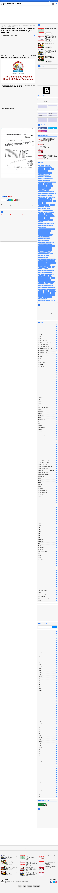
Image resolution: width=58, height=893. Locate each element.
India (45, 202)
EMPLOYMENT (42, 189)
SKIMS (53, 287)
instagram (43, 131)
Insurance (52, 204)
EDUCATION (48, 187)
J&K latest (41, 212)
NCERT (51, 272)
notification (6, 25)
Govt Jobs (27, 3)
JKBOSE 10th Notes (43, 227)
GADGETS (54, 193)
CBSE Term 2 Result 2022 (44, 170)
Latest (50, 266)
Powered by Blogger (42, 95)
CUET (50, 184)
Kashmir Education (51, 261)
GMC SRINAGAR (42, 197)
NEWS (53, 274)
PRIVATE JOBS (42, 281)
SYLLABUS (41, 293)
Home (23, 3)
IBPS (51, 201)
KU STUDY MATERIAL (43, 266)
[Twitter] (10, 200)
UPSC (40, 296)
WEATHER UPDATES (43, 298)
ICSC (55, 201)
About (24, 886)
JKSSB (31, 3)
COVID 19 (41, 184)
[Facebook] (8, 200)
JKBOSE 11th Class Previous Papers (45, 231)
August (48, 631)
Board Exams (42, 169)
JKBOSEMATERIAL (42, 251)
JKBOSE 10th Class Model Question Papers (46, 223)
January (48, 644)
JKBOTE (49, 251)
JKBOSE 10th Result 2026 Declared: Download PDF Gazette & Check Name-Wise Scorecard (49, 150)
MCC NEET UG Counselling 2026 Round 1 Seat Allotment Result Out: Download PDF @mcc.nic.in (50, 50)
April (48, 639)
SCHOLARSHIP (48, 3)
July (48, 633)
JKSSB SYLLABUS (52, 259)
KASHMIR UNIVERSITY (48, 504)
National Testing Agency (43, 272)
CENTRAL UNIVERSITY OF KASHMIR (45, 176)
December (48, 646)
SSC (55, 289)
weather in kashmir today (48, 296)
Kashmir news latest (48, 502)
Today (53, 293)
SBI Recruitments (42, 285)
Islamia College (42, 208)
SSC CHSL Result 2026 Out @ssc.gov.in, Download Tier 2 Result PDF (11, 872)
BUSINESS (48, 169)
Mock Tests (46, 268)
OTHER (53, 278)
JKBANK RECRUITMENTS (43, 219)
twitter (53, 128)
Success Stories (52, 291)
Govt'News (41, 201)
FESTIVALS (48, 193)
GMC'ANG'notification (50, 197)
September (48, 652)
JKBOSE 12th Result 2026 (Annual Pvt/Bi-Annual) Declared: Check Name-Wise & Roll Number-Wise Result (50, 37)
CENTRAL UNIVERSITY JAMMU (44, 174)
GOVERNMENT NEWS (43, 199)
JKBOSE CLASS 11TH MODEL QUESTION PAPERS (47, 246)
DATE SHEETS (48, 364)
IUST (48, 210)
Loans (41, 268)
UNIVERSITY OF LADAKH (50, 294)
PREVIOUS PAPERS (47, 279)
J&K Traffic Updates (49, 214)
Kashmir (45, 261)
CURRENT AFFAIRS (48, 362)
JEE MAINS (48, 217)
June (48, 635)
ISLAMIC (48, 208)
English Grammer (42, 191)
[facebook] (42, 105)
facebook (43, 128)
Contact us (7, 1)
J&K (52, 210)
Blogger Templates (25, 891)
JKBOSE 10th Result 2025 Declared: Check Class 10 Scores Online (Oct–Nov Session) (50, 145)
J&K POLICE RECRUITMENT (49, 212)
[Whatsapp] (12, 200)
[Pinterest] (15, 200)
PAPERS (41, 279)
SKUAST (41, 289)
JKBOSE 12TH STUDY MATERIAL (45, 238)
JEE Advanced (42, 217)
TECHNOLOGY (47, 293)
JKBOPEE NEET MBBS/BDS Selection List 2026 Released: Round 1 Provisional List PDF (50, 44)
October (48, 650)
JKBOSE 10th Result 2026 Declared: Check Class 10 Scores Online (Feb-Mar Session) (50, 156)
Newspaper (41, 276)
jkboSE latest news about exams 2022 (46, 249)
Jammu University (51, 216)
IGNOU (41, 202)
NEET (40, 274)
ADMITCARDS (42, 167)
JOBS (40, 261)
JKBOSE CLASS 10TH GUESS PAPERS (45, 244)
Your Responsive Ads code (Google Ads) (29, 848)
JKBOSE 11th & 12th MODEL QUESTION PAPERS (47, 229)
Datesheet (40, 120)
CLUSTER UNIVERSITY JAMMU (44, 180)
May (48, 637)
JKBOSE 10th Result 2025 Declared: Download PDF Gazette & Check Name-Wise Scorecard (49, 139)
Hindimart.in (38, 891)
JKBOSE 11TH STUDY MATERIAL (45, 232)
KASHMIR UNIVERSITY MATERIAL (45, 264)
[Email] (17, 200)
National (52, 270)
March (48, 641)
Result (47, 283)
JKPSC (34, 3)
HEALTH (46, 201)
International (42, 206)
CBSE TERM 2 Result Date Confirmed (45, 172)
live (53, 266)
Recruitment (42, 283)
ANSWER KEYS (48, 167)
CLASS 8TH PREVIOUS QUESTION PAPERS (46, 178)
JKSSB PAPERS (46, 255)
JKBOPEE (51, 219)
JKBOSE (38, 3)
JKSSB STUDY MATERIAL (43, 119)
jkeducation (41, 253)
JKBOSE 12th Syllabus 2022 (44, 240)
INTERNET (47, 206)
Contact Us (50, 115)
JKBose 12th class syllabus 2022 (45, 236)
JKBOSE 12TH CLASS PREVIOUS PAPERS (46, 234)
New (44, 274)
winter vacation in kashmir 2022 (45, 300)
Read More (49, 33)
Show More (54, 25)
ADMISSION (48, 165)
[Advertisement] (29, 15)
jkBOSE (6, 196)
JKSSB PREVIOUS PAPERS (43, 257)
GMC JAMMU (49, 195)
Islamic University (42, 210)
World (53, 300)
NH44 (47, 276)
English (48, 189)
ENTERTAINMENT (50, 191)
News (48, 274)
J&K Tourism (42, 214)
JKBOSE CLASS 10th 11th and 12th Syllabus (46, 242)
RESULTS (42, 3)
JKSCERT (51, 253)
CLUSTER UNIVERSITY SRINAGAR (45, 182)
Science (41, 287)
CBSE (53, 169)
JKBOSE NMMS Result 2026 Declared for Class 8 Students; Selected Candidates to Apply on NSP (50, 58)
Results (50, 119)
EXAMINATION (42, 193)
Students (46, 291)
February (48, 642)
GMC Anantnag (42, 195)
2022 (43, 165)
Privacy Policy (12, 1)
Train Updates (42, 294)
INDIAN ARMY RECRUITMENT (44, 204)
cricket (46, 184)
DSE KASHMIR (42, 187)
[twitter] (52, 105)
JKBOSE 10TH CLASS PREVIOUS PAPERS (46, 225)
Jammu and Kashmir (43, 216)
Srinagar (51, 289)
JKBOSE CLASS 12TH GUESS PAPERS (45, 247)
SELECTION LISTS (47, 287)
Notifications (48, 278)
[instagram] (42, 107)
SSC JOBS (41, 291)
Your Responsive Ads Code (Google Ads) (47, 313)
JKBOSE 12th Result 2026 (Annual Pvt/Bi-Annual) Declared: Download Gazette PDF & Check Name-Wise (50, 29)
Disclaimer (50, 113)
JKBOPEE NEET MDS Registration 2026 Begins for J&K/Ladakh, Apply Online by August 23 (12, 867)
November (48, 648)
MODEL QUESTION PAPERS (44, 270)
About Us (2, 1)
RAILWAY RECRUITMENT (50, 281)
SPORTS (46, 289)
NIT (50, 276)
